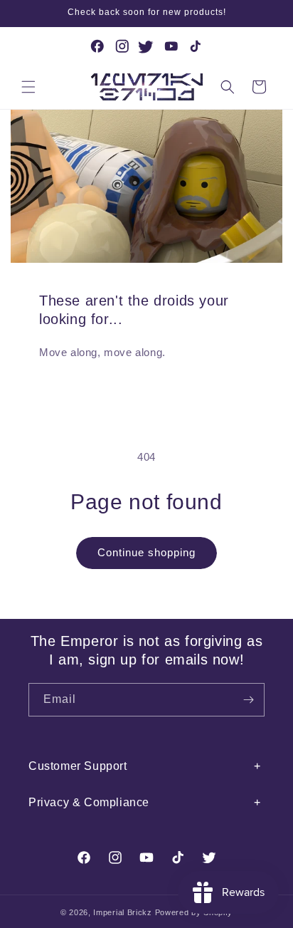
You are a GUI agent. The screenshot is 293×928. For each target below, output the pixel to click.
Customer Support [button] (77, 766)
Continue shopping (146, 552)
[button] (28, 87)
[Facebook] (97, 46)
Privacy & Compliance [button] (88, 802)
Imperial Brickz (122, 912)
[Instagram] (122, 46)
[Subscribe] (248, 699)
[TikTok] (195, 46)
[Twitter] (146, 46)
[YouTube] (171, 46)
